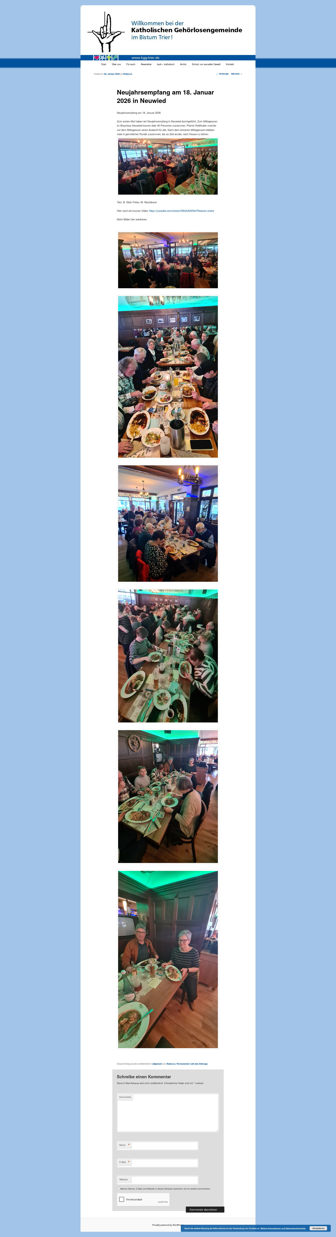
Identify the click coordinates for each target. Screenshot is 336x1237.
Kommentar (125, 1097)
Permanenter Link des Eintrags (192, 1063)
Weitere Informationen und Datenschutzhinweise (283, 1228)
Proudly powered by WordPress (168, 1224)
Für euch (130, 64)
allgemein (157, 1063)
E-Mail (124, 1162)
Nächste (236, 73)
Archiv (183, 64)
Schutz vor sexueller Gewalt (206, 64)
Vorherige (222, 73)
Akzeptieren (318, 1228)
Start (103, 64)
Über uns (116, 64)
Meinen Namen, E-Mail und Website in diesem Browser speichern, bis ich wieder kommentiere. (165, 1188)
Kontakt (230, 64)
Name (124, 1145)
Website (123, 1179)
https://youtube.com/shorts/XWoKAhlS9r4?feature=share (181, 210)
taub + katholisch (165, 64)
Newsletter (146, 64)
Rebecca (127, 73)
